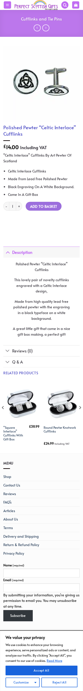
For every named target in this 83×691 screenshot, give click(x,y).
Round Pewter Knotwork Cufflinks (60, 429)
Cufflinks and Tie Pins (41, 19)
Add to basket (43, 206)
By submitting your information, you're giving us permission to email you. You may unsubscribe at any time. (41, 600)
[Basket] (75, 5)
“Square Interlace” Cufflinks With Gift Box (13, 433)
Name (13, 565)
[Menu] (7, 5)
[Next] (80, 416)
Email (13, 580)
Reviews (9, 493)
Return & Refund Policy (21, 544)
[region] (41, 661)
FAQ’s (7, 502)
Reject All (59, 682)
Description (22, 252)
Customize (21, 682)
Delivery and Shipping (21, 536)
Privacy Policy (13, 553)
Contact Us (11, 485)
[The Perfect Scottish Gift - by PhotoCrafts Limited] (36, 5)
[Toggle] (7, 252)
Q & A (17, 362)
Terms (8, 527)
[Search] (64, 5)
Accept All (41, 670)
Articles (9, 510)
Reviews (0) (22, 351)
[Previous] (3, 416)
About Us (10, 519)
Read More (54, 661)
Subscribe (18, 615)
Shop (7, 476)
